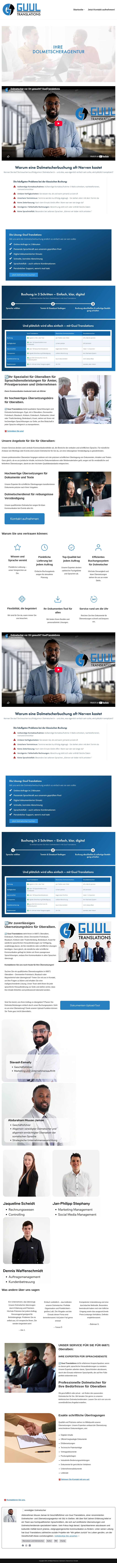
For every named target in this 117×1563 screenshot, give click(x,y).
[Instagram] (26, 1545)
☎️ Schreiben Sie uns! (14, 431)
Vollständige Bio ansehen (65, 1536)
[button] (84, 9)
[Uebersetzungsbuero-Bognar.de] (22, 9)
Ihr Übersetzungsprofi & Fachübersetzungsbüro (60, 1490)
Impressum (62, 1560)
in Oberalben (96, 1490)
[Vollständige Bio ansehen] (78, 1536)
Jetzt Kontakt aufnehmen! (101, 9)
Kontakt (76, 1560)
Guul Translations (23, 1490)
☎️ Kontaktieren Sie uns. (14, 1500)
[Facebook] (22, 1545)
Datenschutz (69, 1560)
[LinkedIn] (29, 1545)
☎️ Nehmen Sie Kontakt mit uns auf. (74, 1479)
